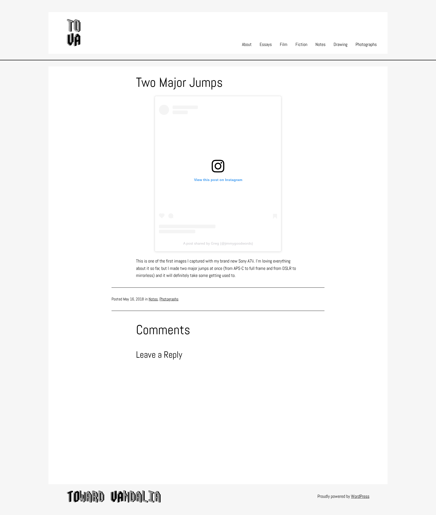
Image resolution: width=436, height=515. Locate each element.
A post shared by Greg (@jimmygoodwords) (218, 243)
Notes (153, 299)
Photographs (168, 299)
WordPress (360, 496)
